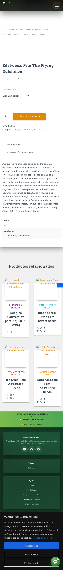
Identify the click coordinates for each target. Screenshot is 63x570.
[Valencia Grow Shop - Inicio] (8, 5)
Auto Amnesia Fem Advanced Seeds (47, 386)
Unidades (10, 89)
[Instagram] (24, 449)
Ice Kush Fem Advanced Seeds (16, 384)
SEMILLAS (13, 29)
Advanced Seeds (16, 372)
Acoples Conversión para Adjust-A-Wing (16, 319)
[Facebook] (31, 449)
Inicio (4, 29)
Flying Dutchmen (23, 129)
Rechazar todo (31, 563)
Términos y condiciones (31, 499)
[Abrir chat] (55, 561)
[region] (31, 540)
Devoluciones (31, 490)
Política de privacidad (32, 504)
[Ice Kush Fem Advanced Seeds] (16, 356)
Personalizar (31, 554)
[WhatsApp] (38, 449)
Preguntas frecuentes (31, 495)
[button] (56, 5)
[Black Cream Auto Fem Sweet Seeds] (47, 289)
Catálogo (31, 468)
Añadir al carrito (27, 117)
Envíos (31, 485)
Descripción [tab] (12, 144)
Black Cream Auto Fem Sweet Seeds (47, 317)
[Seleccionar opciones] (57, 330)
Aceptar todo (31, 546)
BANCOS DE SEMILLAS (30, 29)
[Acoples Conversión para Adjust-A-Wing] (16, 289)
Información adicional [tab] (19, 152)
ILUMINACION (15, 305)
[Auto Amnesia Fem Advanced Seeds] (47, 356)
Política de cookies (42, 538)
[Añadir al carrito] (25, 331)
